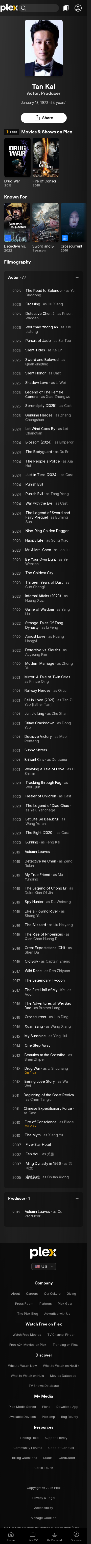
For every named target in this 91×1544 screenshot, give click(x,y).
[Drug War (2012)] (17, 162)
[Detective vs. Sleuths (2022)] (17, 228)
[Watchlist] (66, 8)
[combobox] (43, 8)
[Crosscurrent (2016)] (74, 228)
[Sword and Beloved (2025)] (45, 228)
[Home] (9, 8)
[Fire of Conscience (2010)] (46, 162)
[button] (78, 8)
